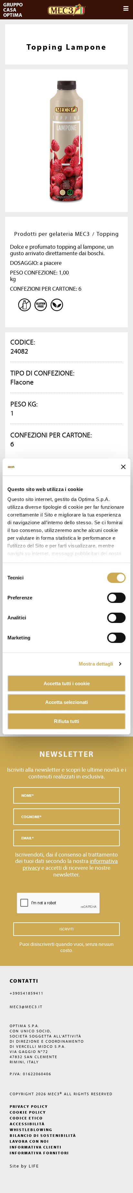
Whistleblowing (31, 1129)
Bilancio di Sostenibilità (43, 1135)
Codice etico (26, 1118)
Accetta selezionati (66, 702)
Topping (108, 233)
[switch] (116, 617)
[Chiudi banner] (123, 467)
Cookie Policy (28, 1112)
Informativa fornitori (39, 1152)
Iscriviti (66, 929)
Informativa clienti (36, 1147)
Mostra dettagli (96, 664)
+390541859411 (27, 993)
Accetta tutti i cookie (67, 683)
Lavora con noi (29, 1141)
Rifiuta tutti (66, 721)
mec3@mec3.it (26, 1006)
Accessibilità (27, 1123)
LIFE (34, 1166)
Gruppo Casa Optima (13, 9)
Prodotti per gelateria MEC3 (52, 233)
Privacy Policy (29, 1106)
